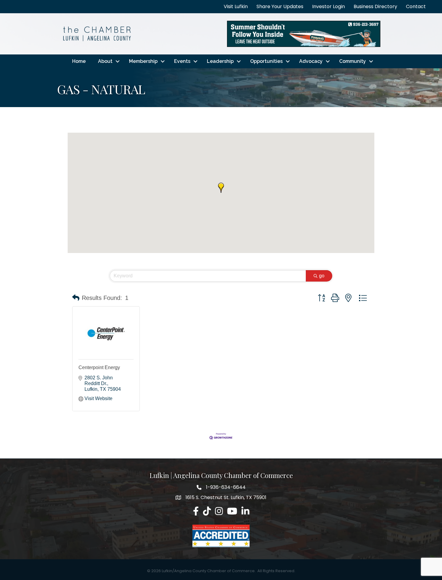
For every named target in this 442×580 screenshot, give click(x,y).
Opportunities (266, 61)
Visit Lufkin (236, 6)
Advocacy (311, 61)
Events (182, 61)
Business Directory (375, 6)
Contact (416, 6)
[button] (221, 188)
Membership (143, 61)
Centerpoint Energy (99, 367)
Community (352, 61)
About (105, 61)
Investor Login (328, 6)
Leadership (220, 61)
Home (79, 61)
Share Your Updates (279, 6)
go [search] (321, 275)
